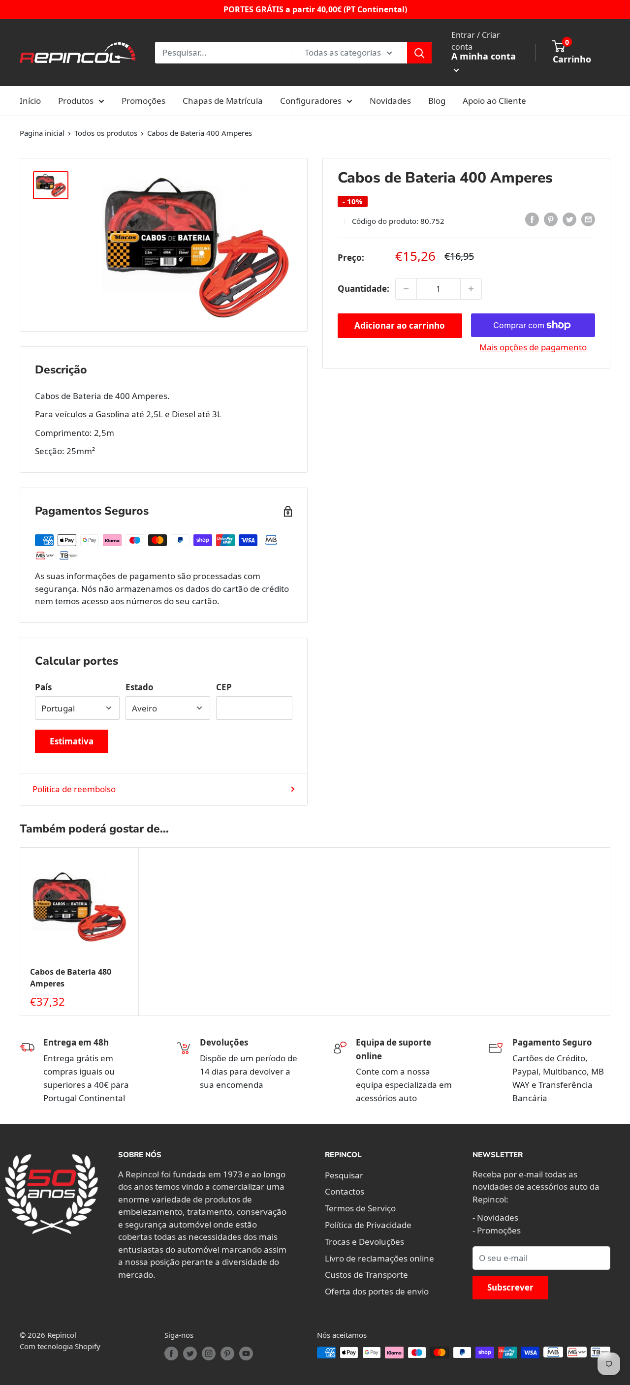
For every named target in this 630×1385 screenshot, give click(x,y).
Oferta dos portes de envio (377, 1291)
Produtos (76, 100)
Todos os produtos (105, 133)
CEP (224, 687)
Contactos (344, 1191)
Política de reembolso (74, 789)
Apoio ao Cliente (494, 100)
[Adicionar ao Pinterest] (551, 219)
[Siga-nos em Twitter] (190, 1353)
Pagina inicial (42, 133)
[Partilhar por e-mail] (588, 219)
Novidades (390, 100)
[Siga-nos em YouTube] (246, 1353)
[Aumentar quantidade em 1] (471, 288)
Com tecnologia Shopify (60, 1346)
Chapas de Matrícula (223, 100)
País (43, 687)
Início (30, 100)
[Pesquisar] (419, 52)
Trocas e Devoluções (364, 1241)
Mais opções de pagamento (533, 347)
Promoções (143, 100)
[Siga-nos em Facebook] (171, 1353)
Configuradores (311, 100)
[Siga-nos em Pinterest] (227, 1353)
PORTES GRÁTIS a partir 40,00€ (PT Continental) (315, 9)
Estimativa (72, 741)
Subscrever (510, 1287)
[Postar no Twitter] (569, 219)
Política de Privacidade (368, 1225)
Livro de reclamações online (379, 1258)
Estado (140, 687)
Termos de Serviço (360, 1208)
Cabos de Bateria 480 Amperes (70, 977)
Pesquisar (344, 1175)
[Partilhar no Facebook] (532, 219)
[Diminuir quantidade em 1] (406, 288)
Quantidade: (363, 288)
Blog (436, 100)
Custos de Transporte (366, 1274)
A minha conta (483, 56)
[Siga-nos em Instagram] (209, 1353)
